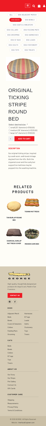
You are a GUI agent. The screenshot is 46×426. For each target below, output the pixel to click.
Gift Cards (11, 388)
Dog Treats (30, 50)
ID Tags (27, 317)
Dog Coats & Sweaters (23, 25)
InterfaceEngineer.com (26, 423)
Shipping (11, 400)
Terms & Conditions (15, 410)
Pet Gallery (12, 381)
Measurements (13, 403)
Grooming (11, 334)
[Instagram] (10, 302)
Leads (26, 320)
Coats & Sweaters (14, 324)
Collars (10, 327)
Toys (26, 331)
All (11, 15)
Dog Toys (15, 50)
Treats (26, 334)
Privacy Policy (13, 407)
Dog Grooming (13, 35)
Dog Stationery (30, 45)
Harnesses (28, 313)
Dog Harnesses (32, 35)
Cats (10, 340)
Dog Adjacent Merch (27, 15)
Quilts (26, 324)
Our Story (11, 375)
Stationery (28, 327)
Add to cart (24, 139)
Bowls (10, 320)
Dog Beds (15, 20)
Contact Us (15, 295)
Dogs (10, 308)
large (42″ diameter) (23, 133)
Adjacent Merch (13, 313)
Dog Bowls (30, 20)
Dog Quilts (13, 45)
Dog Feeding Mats (31, 30)
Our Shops (11, 378)
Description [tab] (14, 148)
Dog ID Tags (16, 40)
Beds (9, 317)
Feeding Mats (12, 331)
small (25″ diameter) (23, 127)
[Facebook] (15, 302)
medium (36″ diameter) (24, 130)
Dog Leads (30, 40)
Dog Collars (12, 30)
